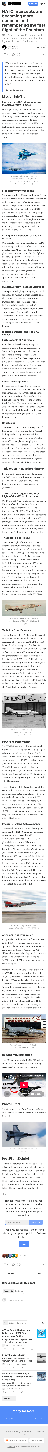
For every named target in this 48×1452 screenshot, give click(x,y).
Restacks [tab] (19, 1291)
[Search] (43, 1322)
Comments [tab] (8, 1291)
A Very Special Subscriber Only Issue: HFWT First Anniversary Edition (16, 1333)
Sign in (42, 3)
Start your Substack (17, 1440)
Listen (42, 47)
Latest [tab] (11, 1323)
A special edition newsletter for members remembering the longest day (18, 1359)
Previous (10, 1273)
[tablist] (13, 1291)
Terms (31, 1431)
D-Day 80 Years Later (13, 1355)
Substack (11, 1446)
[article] (24, 1339)
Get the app (36, 1440)
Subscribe (33, 3)
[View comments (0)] (13, 54)
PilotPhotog (13, 46)
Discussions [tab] (21, 1323)
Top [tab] (5, 1323)
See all (7, 1398)
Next (39, 1273)
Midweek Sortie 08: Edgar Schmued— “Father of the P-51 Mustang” (17, 1376)
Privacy (25, 1431)
